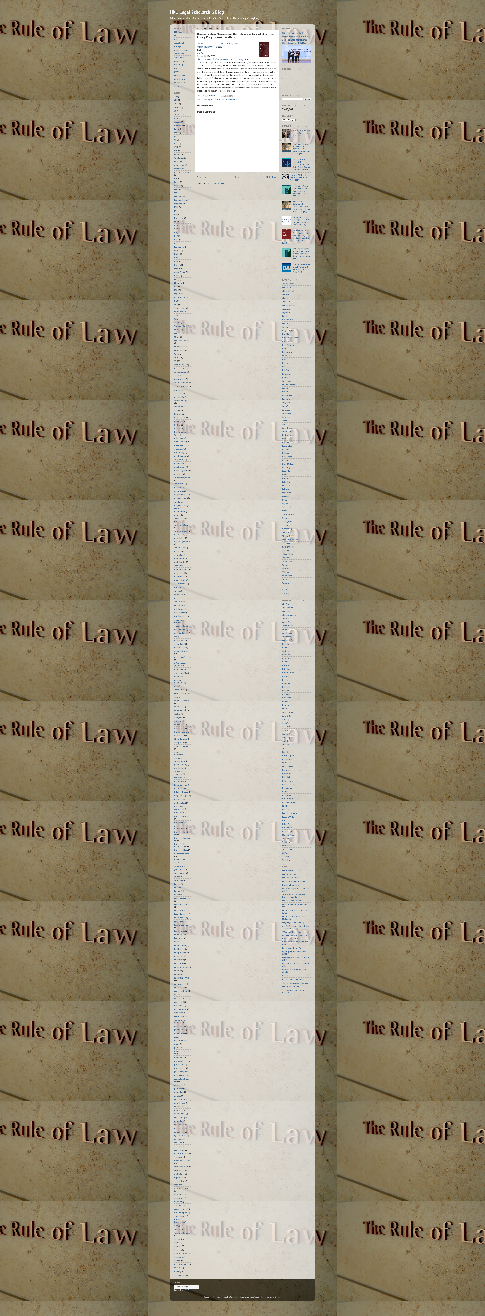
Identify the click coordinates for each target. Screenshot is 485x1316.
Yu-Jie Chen (286, 860)
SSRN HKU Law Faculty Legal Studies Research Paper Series (295, 936)
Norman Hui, (202, 46)
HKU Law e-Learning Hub (291, 986)
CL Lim (284, 647)
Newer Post (202, 177)
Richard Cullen (287, 820)
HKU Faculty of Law (289, 874)
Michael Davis (287, 795)
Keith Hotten (287, 759)
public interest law (181, 1075)
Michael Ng (286, 467)
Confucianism (179, 168)
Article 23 (177, 114)
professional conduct (229, 99)
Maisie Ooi (286, 777)
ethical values (179, 689)
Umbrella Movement (181, 340)
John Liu (285, 424)
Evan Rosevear (287, 701)
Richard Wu (286, 824)
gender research (180, 764)
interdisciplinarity (180, 822)
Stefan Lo (285, 532)
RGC (175, 286)
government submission (178, 772)
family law (178, 717)
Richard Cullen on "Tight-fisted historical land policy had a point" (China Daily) (302, 268)
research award (179, 75)
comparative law (180, 494)
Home (237, 177)
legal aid (177, 941)
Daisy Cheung (287, 669)
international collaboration (179, 827)
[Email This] (222, 96)
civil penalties (179, 459)
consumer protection (182, 524)
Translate (191, 1290)
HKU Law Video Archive (290, 877)
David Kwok (286, 341)
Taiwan (177, 322)
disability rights (179, 616)
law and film (178, 910)
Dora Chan (286, 683)
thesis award (179, 86)
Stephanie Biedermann (290, 539)
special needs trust (181, 1209)
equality (177, 676)
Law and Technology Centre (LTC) (294, 900)
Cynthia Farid (286, 665)
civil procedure (179, 463)
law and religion (180, 921)
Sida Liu (285, 525)
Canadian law (179, 158)
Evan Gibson (286, 697)
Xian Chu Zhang (287, 849)
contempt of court (181, 531)
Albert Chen (286, 287)
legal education (180, 945)
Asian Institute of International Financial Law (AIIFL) (293, 895)
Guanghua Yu (287, 388)
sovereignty (178, 1201)
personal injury (179, 1033)
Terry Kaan (286, 838)
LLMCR (176, 236)
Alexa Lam (286, 611)
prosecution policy (181, 1071)
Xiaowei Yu (286, 579)
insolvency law (179, 803)
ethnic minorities (180, 693)
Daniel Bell (286, 334)
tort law (177, 1239)
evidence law (179, 697)
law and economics (181, 904)
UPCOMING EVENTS (289, 870)
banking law (178, 414)
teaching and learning (182, 1233)
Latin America (179, 247)
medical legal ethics (181, 977)
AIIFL (176, 103)
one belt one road (180, 1016)
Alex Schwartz (287, 607)
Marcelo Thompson (289, 784)
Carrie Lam (178, 161)
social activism (179, 1181)
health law (178, 777)
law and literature (180, 914)
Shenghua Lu (286, 518)
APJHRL (176, 107)
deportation (178, 605)
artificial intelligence (181, 400)
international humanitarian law (180, 845)
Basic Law (177, 125)
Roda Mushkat (287, 831)
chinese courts (179, 449)
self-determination (181, 1153)
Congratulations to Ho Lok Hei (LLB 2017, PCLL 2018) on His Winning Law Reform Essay (301, 221)
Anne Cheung (287, 633)
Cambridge (178, 154)
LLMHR (176, 239)
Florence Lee (286, 373)
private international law (181, 1052)
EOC (175, 178)
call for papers (179, 438)
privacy (176, 1044)
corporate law (179, 547)
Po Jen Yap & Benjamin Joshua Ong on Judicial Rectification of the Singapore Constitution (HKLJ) (301, 253)
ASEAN (176, 111)
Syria (176, 319)
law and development (182, 898)
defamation (178, 594)
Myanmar (177, 265)
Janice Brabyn (287, 716)
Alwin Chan (286, 301)
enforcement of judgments (180, 664)
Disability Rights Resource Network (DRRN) (294, 952)
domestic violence (181, 633)
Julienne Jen (286, 431)
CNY (175, 150)
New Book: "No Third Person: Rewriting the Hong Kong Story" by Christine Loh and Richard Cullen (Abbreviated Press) (296, 236)
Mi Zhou (285, 791)
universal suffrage (180, 1264)
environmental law (181, 673)
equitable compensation (179, 681)
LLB (175, 232)
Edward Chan (287, 355)
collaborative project (182, 477)
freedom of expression (182, 746)
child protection (180, 441)
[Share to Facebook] (229, 96)
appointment (179, 43)
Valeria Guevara (287, 561)
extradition (178, 706)
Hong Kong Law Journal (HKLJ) (293, 922)
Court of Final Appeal (182, 172)
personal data (179, 1029)
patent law (178, 1026)
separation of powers (182, 1160)
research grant (179, 79)
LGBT (176, 228)
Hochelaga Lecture (181, 200)
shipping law (178, 1177)
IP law (176, 210)
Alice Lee (285, 298)
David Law (286, 680)
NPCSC (176, 268)
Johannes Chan (287, 734)
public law (178, 1085)
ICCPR (176, 207)
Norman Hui (217, 99)
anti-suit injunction (181, 386)
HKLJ (176, 189)
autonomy (178, 410)
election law (178, 640)
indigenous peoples (181, 795)
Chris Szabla (286, 658)
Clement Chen (287, 661)
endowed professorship (182, 657)
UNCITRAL (177, 333)
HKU (175, 192)
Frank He (285, 377)
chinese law (178, 452)
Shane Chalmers (288, 514)
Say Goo (285, 503)
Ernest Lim (286, 694)
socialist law (179, 1198)
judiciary (177, 876)
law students (179, 938)
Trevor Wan (286, 557)
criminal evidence (180, 558)
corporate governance (182, 541)
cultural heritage (180, 583)
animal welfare (179, 379)
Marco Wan (286, 453)
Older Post (271, 177)
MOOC (176, 257)
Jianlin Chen (286, 723)
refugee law (178, 1092)
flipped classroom (180, 739)
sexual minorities (180, 1170)
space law (177, 1205)
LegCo (176, 254)
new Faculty (178, 64)
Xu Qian (285, 853)
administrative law (181, 372)
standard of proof (180, 1212)
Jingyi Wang (286, 730)
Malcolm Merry (287, 780)
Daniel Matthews (288, 672)
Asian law (177, 118)
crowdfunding (179, 576)
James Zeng (286, 410)
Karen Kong (286, 752)
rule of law (178, 1142)
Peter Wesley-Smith (289, 813)
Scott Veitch (286, 507)
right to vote (179, 1139)
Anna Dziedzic (287, 625)
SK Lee (284, 500)
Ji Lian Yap (285, 719)
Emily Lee (285, 363)
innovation (178, 799)
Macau (176, 261)
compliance (178, 501)
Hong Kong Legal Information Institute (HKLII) (296, 958)
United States (179, 350)
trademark (178, 1250)
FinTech (176, 185)
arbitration (178, 393)
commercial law (180, 483)
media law (178, 970)
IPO (175, 214)
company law (179, 491)
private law (178, 1057)
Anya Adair (286, 312)
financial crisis (179, 728)
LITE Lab (285, 975)
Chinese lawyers (180, 165)
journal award (179, 57)
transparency (179, 1257)
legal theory (178, 956)
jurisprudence (179, 880)
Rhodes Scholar (179, 297)
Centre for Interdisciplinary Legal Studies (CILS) (294, 917)
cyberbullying (179, 587)
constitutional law (181, 518)
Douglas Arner (287, 348)
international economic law (182, 839)
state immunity (180, 1216)
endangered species (181, 651)
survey (176, 1225)
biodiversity (178, 428)
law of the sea (179, 931)
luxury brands (179, 959)
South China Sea (180, 311)
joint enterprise (180, 866)
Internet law (178, 218)
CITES (176, 143)
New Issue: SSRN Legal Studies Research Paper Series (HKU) (298, 177)
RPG (175, 39)
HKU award (178, 32)
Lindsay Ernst (287, 773)
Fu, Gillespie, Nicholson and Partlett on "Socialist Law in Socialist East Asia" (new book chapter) (301, 149)
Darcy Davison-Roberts (290, 337)
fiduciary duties (179, 724)
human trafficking (180, 785)
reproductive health (181, 1099)
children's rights (180, 445)
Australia (177, 122)
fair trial (177, 714)
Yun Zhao (285, 593)
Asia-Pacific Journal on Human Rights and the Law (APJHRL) (295, 927)
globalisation (179, 768)
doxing (176, 636)
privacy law (178, 1047)
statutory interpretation (179, 1220)
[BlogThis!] (225, 96)
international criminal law (182, 833)
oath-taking (178, 1012)
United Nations (179, 346)
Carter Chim (286, 654)
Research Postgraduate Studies (293, 881)
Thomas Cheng (287, 554)
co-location (178, 474)
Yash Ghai (285, 856)
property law (179, 1064)
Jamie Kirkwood (288, 712)
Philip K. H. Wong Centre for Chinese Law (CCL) (295, 905)
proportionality (179, 1068)
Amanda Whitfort (288, 305)
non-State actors (180, 1009)
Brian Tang (286, 323)
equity (176, 686)
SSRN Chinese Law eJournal (292, 932)
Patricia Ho (286, 478)
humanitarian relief (181, 788)
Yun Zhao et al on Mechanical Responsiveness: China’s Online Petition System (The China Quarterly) (301, 164)
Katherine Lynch (288, 755)
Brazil (176, 132)
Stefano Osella (287, 536)
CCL (175, 136)
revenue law (178, 1121)
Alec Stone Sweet (288, 290)
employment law (180, 647)
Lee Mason (286, 770)
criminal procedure (181, 569)
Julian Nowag (287, 428)
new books (178, 68)
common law (179, 487)
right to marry (179, 1132)
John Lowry (286, 737)
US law (176, 337)
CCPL (176, 139)
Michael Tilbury (287, 798)
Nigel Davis (286, 806)
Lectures (177, 250)
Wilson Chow (287, 575)
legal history (178, 949)
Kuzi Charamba (287, 766)
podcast (177, 71)
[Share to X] (227, 96)
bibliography (178, 421)
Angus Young (287, 309)
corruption (178, 551)
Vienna (176, 354)
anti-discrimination (181, 382)
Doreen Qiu (286, 687)
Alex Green (286, 604)
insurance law (179, 812)
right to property (180, 1135)
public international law (181, 1080)
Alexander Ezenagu (289, 615)
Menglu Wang (287, 456)
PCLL (176, 279)
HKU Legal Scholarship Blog (197, 12)
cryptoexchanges (180, 580)
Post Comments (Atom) (215, 183)
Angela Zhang (287, 622)
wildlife (177, 1271)
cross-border (178, 573)
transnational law (180, 1253)
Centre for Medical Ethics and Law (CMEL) (294, 911)
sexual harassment (181, 1166)
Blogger (278, 1297)
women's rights (179, 1275)
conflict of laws (180, 511)
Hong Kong (178, 203)
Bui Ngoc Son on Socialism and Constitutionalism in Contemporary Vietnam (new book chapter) (301, 206)
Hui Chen (285, 708)
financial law (178, 735)
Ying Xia (285, 586)
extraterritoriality (180, 710)
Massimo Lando (288, 788)
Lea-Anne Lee (287, 446)
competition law (180, 498)
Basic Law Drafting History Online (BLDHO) (294, 970)
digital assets (179, 609)
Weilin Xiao (286, 568)
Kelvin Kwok (286, 435)
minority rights (179, 987)
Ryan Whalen (287, 496)
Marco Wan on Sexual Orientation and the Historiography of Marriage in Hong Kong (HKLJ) (301, 191)
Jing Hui (285, 420)
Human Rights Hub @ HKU (291, 948)
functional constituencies (179, 759)
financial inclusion (180, 732)
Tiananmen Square (181, 326)
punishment (178, 1088)
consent (177, 515)
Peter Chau (286, 482)
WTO (176, 361)
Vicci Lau (285, 565)
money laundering (180, 991)
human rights (179, 781)
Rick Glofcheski (287, 827)
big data (177, 425)
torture (177, 1242)
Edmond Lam (287, 352)
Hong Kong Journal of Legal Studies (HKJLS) (295, 942)
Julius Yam (286, 744)
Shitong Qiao (287, 521)
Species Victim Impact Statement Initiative (294, 991)
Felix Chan (286, 370)
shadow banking (180, 1174)
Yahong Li (285, 582)
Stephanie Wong (288, 835)
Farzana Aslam (287, 705)
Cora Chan (285, 327)
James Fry (285, 406)
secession (177, 1146)
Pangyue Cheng (287, 474)
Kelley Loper (286, 762)
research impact (180, 82)
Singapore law (179, 308)
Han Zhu (285, 391)
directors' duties (180, 612)
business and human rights (181, 433)
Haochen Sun (287, 395)
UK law (176, 329)
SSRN (176, 304)
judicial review (179, 873)
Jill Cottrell (286, 726)
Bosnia (176, 129)
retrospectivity (179, 1117)
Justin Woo (286, 748)
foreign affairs (179, 742)
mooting (177, 994)
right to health (179, 1128)
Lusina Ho (285, 449)
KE (175, 35)
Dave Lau (285, 676)
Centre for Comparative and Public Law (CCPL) (296, 889)
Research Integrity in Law (291, 885)
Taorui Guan (286, 550)
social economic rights (182, 1188)
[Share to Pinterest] (232, 96)
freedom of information (178, 753)
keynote (177, 884)
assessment (178, 406)
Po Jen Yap (286, 485)
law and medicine (180, 917)
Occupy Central (179, 272)
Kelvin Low (286, 438)
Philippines (178, 283)
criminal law (178, 565)
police (176, 1036)
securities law (179, 1150)
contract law (179, 534)
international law (180, 850)
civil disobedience (180, 456)
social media (178, 1194)
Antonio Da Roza (288, 640)
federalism (178, 721)
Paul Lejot (286, 809)
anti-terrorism (179, 390)
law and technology (181, 925)
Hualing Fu (286, 399)
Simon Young (287, 528)
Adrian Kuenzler (288, 283)
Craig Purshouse (288, 330)
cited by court (179, 46)
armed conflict (179, 397)
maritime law (179, 963)
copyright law (179, 538)
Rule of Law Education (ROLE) (293, 979)
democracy (178, 601)
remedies (177, 1095)
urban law (177, 1267)
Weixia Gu (285, 572)
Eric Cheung (286, 690)
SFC (175, 301)
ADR (175, 100)
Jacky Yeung (286, 402)
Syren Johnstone (288, 546)
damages (177, 591)
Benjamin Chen (287, 319)
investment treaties (181, 853)
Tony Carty (286, 842)
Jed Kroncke (286, 413)
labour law (178, 887)
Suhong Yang (287, 543)
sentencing (178, 1157)
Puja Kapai (286, 489)
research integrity (180, 1113)
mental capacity (180, 984)
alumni (176, 375)
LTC (175, 243)
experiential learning (181, 700)
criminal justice (179, 562)
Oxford (176, 275)
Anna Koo (285, 629)
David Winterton (288, 345)
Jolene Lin (285, 741)
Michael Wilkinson (288, 802)
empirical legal (179, 644)
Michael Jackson (288, 464)
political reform (180, 1040)
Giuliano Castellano (289, 384)
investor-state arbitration (179, 860)
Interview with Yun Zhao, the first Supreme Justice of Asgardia (302, 133)
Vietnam (177, 357)
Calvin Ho (285, 651)
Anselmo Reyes (287, 636)
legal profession (180, 952)
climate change (179, 467)
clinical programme (181, 50)
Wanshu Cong (287, 845)
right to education (181, 1124)
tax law (177, 1229)
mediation (178, 974)
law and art (178, 894)
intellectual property (181, 816)
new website (179, 1005)
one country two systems (180, 1021)
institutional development (179, 807)
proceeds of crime (180, 1061)
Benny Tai (285, 644)
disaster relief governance (179, 621)
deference (178, 598)
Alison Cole (286, 618)
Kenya (176, 225)
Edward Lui (286, 359)
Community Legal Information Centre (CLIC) (295, 964)
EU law (176, 182)
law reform (178, 934)
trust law (177, 1260)
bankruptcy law (179, 417)
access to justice (180, 368)
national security (180, 61)
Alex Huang (286, 294)
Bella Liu (285, 316)
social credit (178, 1184)
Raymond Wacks (288, 817)
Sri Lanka (177, 315)
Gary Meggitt (212, 46)
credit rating (178, 555)
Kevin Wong (286, 442)
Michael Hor (286, 460)
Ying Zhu (285, 590)
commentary (179, 53)
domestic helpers (180, 629)
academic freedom (181, 364)
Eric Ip (284, 366)
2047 (176, 96)
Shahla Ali (285, 510)
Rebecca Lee (286, 492)
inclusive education (181, 792)
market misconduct (181, 967)
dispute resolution (181, 626)
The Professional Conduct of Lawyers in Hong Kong (217, 43)
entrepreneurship (180, 669)
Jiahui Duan (286, 417)
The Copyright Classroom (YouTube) (295, 983)
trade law (177, 1246)
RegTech (177, 293)
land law (177, 891)
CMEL (176, 147)
